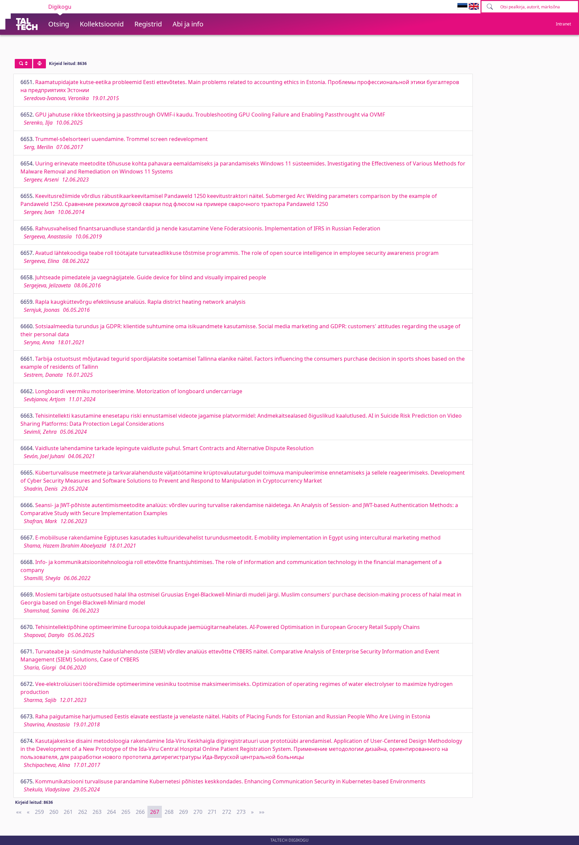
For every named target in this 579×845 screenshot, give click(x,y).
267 (154, 812)
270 (197, 812)
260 (53, 812)
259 (39, 812)
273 (241, 812)
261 (68, 812)
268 (169, 812)
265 (125, 812)
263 (97, 812)
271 (212, 812)
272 (226, 812)
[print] (39, 63)
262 (82, 812)
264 (111, 812)
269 (183, 812)
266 (140, 812)
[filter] (23, 63)
